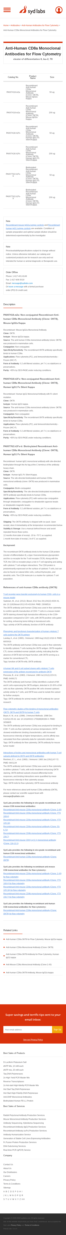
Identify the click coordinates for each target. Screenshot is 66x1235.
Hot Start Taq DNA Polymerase (16, 1089)
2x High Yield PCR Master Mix (16, 1078)
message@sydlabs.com (13, 796)
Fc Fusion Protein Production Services (20, 1142)
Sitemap (7, 1188)
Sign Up (57, 1029)
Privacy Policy (9, 1180)
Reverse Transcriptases (13, 1081)
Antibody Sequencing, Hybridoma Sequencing (23, 1123)
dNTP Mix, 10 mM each (13, 1066)
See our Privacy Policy (33, 1040)
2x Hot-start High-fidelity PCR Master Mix (21, 1085)
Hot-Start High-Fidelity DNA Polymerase (20, 1093)
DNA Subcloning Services (14, 1146)
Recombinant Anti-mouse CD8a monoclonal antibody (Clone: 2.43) (32, 810)
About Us (7, 1168)
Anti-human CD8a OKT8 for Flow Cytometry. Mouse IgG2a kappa (34, 939)
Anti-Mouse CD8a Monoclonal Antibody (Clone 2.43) (29, 964)
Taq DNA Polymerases (13, 1074)
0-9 (23, 1199)
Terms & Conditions (11, 1184)
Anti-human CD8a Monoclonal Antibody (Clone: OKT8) (29, 947)
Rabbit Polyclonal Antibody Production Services (24, 1115)
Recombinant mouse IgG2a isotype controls (25, 225)
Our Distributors (10, 1172)
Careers (6, 1176)
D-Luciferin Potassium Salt (14, 1062)
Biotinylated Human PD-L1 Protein (18, 1101)
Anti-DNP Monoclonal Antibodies (17, 1097)
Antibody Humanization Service (17, 1134)
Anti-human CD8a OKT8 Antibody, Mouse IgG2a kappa (30, 972)
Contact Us (8, 1164)
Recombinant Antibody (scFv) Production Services (25, 1131)
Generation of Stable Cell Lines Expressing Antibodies (26, 1138)
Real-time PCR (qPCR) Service (17, 1150)
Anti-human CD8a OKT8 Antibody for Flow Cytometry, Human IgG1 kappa (32, 955)
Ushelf (14, 1229)
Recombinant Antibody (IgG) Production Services (24, 1127)
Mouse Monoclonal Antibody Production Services (24, 1119)
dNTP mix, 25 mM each (13, 1070)
